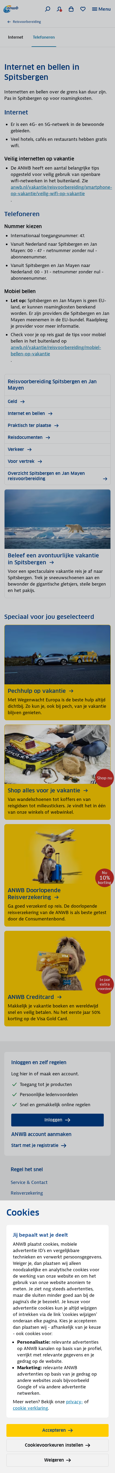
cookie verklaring (30, 1408)
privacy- (74, 1402)
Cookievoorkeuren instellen (54, 1445)
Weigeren (54, 1460)
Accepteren (54, 1430)
